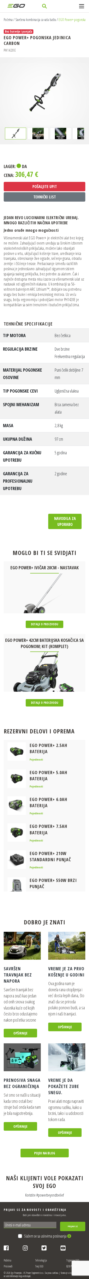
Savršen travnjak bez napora (18, 975)
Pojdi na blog (44, 1153)
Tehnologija (41, 1260)
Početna (8, 19)
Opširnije (20, 1033)
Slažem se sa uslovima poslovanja (45, 1236)
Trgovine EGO (72, 1260)
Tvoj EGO (39, 1266)
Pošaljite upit (44, 186)
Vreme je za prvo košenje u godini (66, 972)
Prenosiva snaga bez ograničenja (22, 1083)
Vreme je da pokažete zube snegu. (63, 1086)
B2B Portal (71, 1266)
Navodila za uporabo (65, 521)
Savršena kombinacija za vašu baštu (35, 19)
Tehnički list (44, 197)
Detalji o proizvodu (44, 624)
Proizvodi (8, 1266)
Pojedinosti (36, 759)
